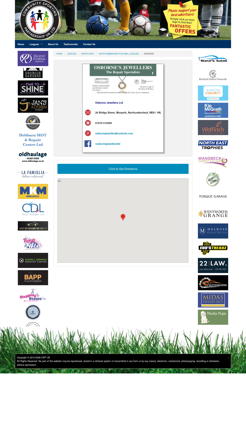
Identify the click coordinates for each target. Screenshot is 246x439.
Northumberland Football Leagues (119, 53)
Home (59, 53)
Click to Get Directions (123, 169)
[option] (33, 76)
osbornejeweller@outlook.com (114, 133)
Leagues (71, 53)
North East (87, 53)
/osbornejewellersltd (107, 143)
